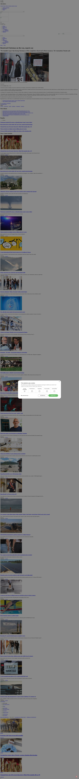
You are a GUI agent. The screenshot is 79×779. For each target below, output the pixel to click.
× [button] (59, 381)
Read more (40, 386)
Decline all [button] (42, 395)
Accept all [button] (53, 395)
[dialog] (39, 389)
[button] (24, 395)
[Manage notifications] (76, 776)
